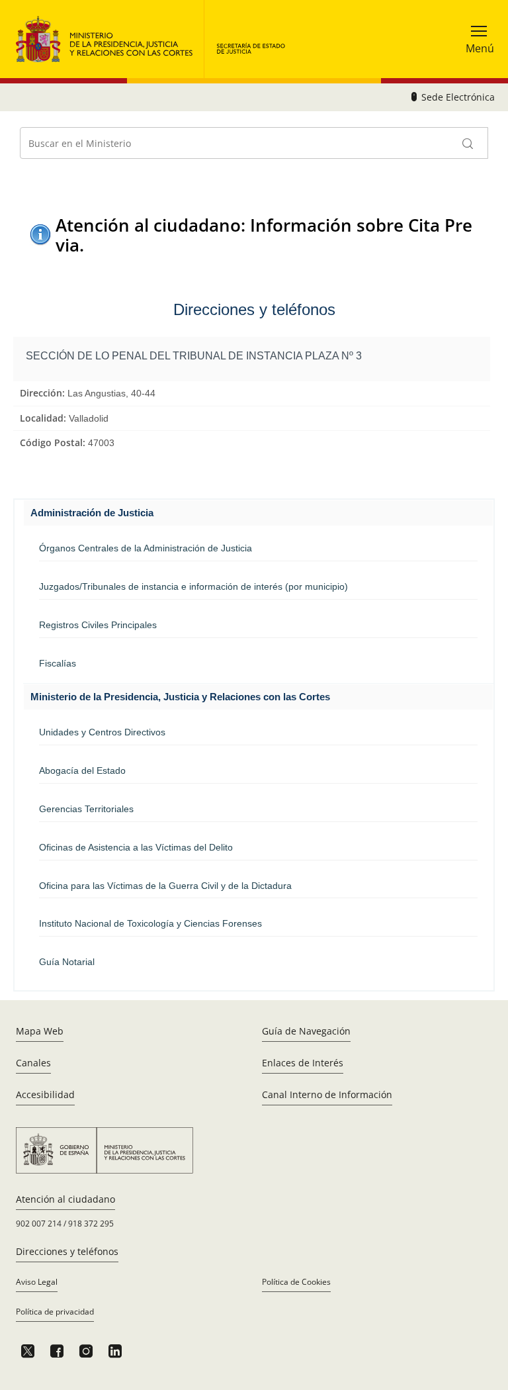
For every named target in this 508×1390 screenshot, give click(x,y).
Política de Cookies (296, 1281)
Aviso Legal (37, 1281)
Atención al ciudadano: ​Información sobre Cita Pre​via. (264, 234)
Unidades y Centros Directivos (102, 732)
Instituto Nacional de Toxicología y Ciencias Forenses (150, 923)
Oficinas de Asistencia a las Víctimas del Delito (136, 847)
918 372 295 (91, 1223)
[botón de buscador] (468, 143)
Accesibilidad (45, 1094)
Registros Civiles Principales (98, 625)
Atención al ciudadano (65, 1199)
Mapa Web (40, 1031)
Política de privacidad (55, 1311)
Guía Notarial (67, 961)
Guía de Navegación (306, 1031)
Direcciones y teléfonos (67, 1251)
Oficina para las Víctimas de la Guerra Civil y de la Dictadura (165, 885)
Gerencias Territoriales (86, 809)
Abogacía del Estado (82, 770)
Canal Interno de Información (327, 1094)
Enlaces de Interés (302, 1062)
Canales (33, 1062)
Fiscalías (57, 663)
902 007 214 (39, 1223)
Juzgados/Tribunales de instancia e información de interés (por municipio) (193, 586)
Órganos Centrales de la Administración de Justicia (145, 548)
